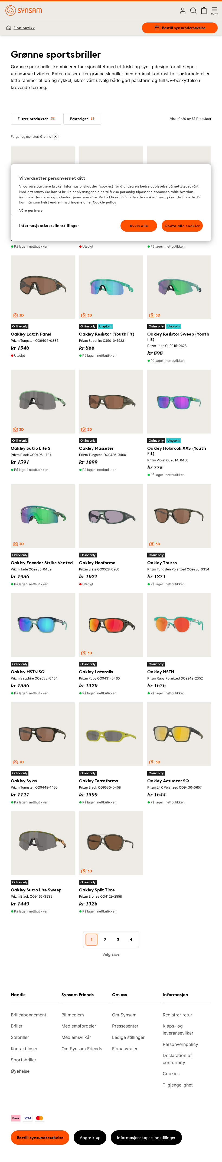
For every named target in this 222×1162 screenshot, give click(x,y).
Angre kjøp (90, 1137)
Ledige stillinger (128, 1037)
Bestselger (79, 118)
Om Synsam (124, 1014)
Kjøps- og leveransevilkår (178, 1029)
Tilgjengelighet (178, 1085)
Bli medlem (72, 1014)
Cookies (171, 1073)
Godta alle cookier (182, 226)
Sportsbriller (23, 1059)
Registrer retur (177, 1014)
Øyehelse (20, 1071)
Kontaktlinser (24, 1048)
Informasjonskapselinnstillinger (146, 1137)
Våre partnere (31, 210)
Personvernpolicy (180, 1044)
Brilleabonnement (28, 1014)
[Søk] (193, 10)
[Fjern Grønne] (55, 136)
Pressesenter (125, 1026)
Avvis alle (139, 226)
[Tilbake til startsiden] (23, 10)
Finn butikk (24, 27)
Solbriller (20, 1037)
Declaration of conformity (177, 1059)
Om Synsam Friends (81, 1048)
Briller (16, 1026)
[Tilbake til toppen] (19, 1145)
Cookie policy (104, 202)
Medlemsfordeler (78, 1026)
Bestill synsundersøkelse (183, 27)
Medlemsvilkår (76, 1037)
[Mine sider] (183, 11)
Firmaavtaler (125, 1048)
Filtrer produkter (33, 118)
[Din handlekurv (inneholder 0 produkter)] (204, 10)
